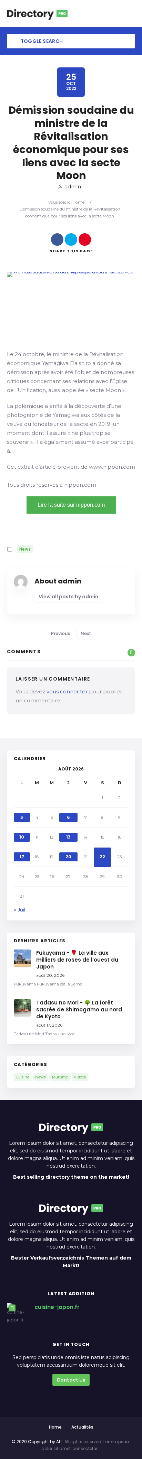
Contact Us (71, 1379)
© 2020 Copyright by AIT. (37, 1441)
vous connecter (67, 691)
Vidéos (80, 1077)
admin (72, 186)
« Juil (19, 910)
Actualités (82, 1427)
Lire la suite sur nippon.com (71, 505)
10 (21, 837)
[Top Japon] (37, 13)
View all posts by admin (68, 596)
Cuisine (22, 1077)
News (25, 549)
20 (68, 856)
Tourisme (59, 1077)
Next (86, 633)
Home (78, 202)
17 (22, 856)
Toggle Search (41, 41)
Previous (60, 633)
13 (68, 837)
